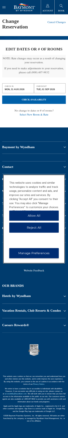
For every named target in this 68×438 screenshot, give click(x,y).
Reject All (34, 227)
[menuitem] (4, 7)
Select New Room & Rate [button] (34, 114)
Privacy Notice (38, 384)
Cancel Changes (57, 22)
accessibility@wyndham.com (16, 394)
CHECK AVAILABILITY (34, 99)
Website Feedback (34, 270)
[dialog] (34, 219)
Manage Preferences (34, 253)
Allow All (34, 215)
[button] (34, 296)
